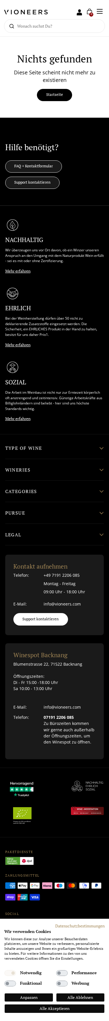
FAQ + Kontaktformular (33, 166)
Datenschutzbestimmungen (80, 926)
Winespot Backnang (40, 655)
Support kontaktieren (32, 182)
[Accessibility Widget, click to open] (99, 510)
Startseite (54, 94)
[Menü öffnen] (100, 11)
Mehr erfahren (18, 271)
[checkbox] (10, 973)
